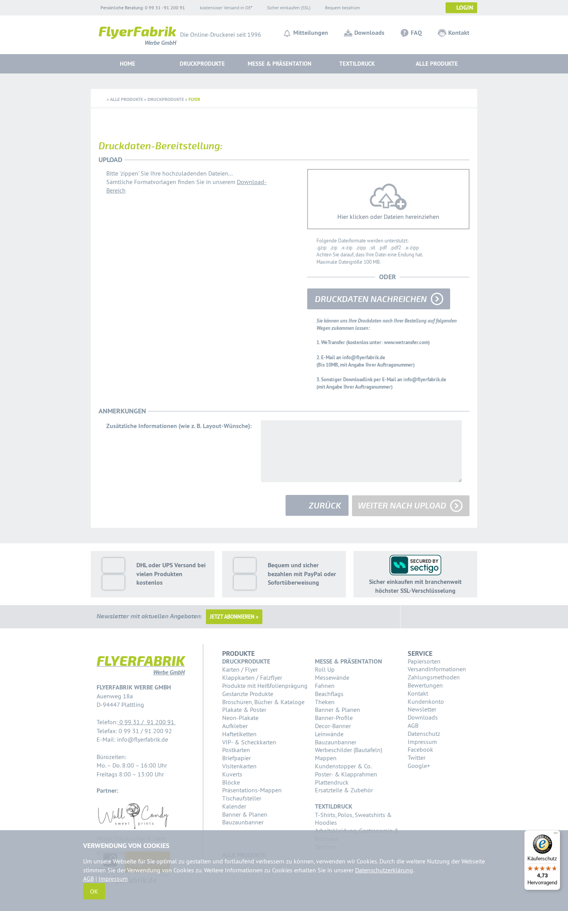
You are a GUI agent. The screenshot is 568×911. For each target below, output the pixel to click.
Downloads (369, 33)
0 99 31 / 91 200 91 (147, 722)
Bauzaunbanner (243, 822)
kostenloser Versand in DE (225, 7)
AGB (413, 725)
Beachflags (329, 694)
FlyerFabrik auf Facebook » (415, 616)
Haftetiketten (239, 734)
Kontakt (458, 33)
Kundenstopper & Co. (343, 766)
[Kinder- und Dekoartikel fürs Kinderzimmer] (133, 829)
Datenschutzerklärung (384, 870)
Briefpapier (236, 758)
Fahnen (325, 685)
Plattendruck (332, 782)
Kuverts (232, 774)
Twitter (416, 757)
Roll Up (325, 669)
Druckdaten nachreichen (371, 299)
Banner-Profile (334, 718)
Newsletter (422, 709)
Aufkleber (235, 726)
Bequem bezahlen (342, 7)
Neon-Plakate (240, 718)
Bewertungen (425, 685)
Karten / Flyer (240, 669)
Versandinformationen (437, 669)
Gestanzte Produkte (247, 694)
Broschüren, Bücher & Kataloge (263, 702)
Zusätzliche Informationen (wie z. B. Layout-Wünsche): (179, 426)
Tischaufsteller (241, 798)
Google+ (419, 765)
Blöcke (231, 782)
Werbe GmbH (137, 37)
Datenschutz (424, 733)
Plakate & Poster (244, 709)
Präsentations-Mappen (252, 790)
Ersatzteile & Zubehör (344, 790)
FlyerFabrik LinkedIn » (453, 616)
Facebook (420, 749)
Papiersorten (424, 661)
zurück (325, 505)
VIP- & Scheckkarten (249, 742)
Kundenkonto (426, 701)
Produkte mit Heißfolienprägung (265, 685)
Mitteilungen (310, 33)
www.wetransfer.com (406, 342)
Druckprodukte (166, 99)
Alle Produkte (437, 63)
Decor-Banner (333, 726)
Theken (325, 702)
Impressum (422, 742)
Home (127, 63)
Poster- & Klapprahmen (346, 774)
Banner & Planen (244, 814)
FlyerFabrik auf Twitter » (434, 616)
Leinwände (329, 734)
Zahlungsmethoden (434, 677)
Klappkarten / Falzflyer (252, 677)
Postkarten (236, 750)
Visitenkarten (239, 766)
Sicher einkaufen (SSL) (288, 7)
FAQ (416, 33)
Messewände (332, 677)
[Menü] (555, 834)
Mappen (326, 758)
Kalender (234, 806)
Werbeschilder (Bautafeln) (348, 750)
